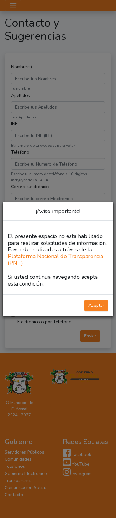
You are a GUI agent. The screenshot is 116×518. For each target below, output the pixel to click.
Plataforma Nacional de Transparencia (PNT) (55, 260)
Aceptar (96, 305)
